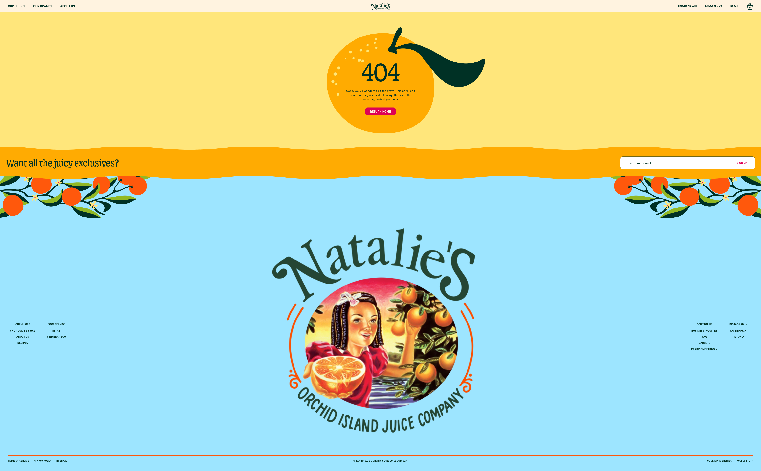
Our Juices (22, 324)
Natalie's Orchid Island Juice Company (384, 460)
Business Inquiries (704, 330)
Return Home (380, 111)
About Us (22, 336)
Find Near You (687, 6)
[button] (16, 6)
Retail (734, 6)
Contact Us (704, 324)
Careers (704, 342)
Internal (61, 460)
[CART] (750, 6)
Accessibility (745, 460)
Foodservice (714, 6)
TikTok (736, 336)
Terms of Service (18, 460)
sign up (742, 163)
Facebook (737, 330)
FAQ (704, 336)
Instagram (736, 324)
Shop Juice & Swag (23, 330)
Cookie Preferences (719, 460)
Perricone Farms (703, 349)
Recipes (22, 342)
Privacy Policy (43, 460)
